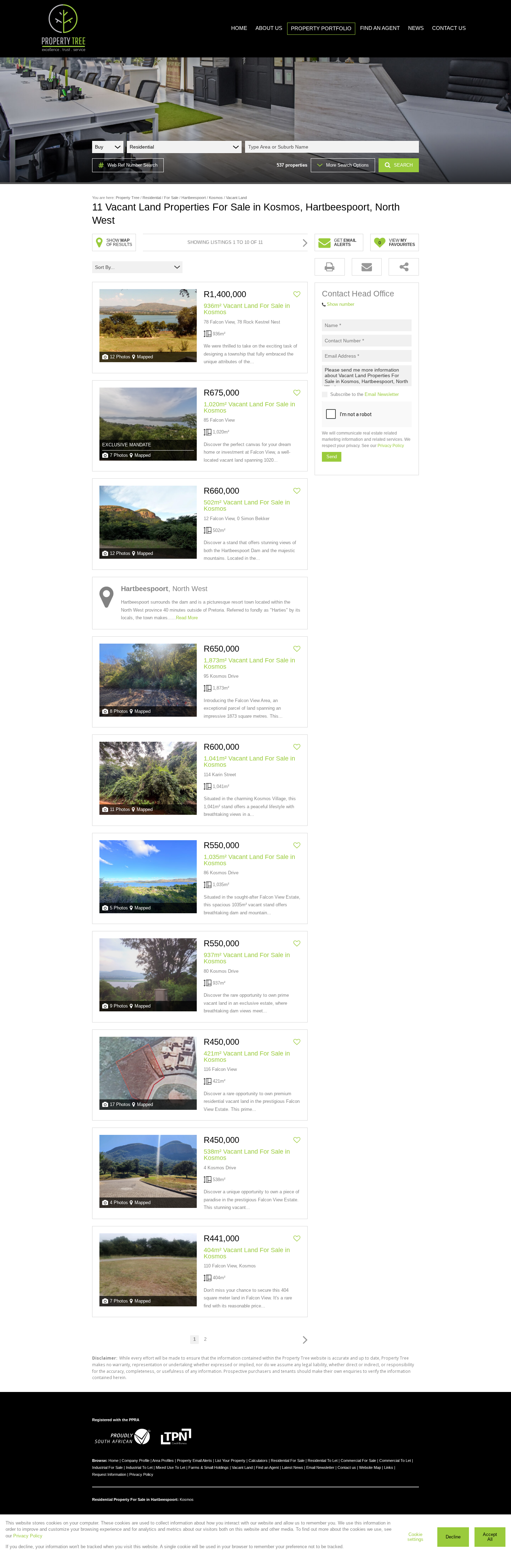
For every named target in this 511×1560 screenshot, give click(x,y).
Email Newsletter (382, 394)
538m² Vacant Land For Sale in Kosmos (247, 1154)
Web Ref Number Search (132, 165)
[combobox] (333, 147)
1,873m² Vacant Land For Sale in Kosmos (249, 663)
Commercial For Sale (358, 1460)
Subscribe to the (364, 394)
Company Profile (135, 1460)
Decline (453, 1536)
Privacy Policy (391, 445)
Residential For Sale (288, 1460)
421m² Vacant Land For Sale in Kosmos (247, 1056)
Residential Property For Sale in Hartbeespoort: (135, 1499)
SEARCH (403, 165)
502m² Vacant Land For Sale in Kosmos (247, 505)
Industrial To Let (139, 1467)
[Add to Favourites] (296, 294)
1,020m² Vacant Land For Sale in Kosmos (249, 407)
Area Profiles (163, 1460)
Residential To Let (323, 1460)
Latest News (292, 1467)
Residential (152, 198)
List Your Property (230, 1460)
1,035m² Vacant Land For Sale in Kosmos (249, 860)
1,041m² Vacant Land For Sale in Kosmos (249, 761)
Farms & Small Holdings (208, 1467)
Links (388, 1467)
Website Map (370, 1467)
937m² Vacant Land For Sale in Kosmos (247, 958)
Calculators (258, 1460)
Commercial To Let (395, 1460)
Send (331, 456)
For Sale (171, 198)
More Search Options (347, 165)
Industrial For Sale (107, 1467)
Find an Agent (267, 1467)
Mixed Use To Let (170, 1467)
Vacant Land (242, 1467)
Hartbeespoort (193, 198)
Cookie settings (415, 1537)
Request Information (109, 1474)
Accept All (490, 1537)
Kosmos (216, 198)
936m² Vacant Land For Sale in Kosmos (247, 309)
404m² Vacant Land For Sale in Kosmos (247, 1253)
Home (113, 1460)
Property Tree (127, 198)
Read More (187, 617)
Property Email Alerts (194, 1460)
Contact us (347, 1467)
